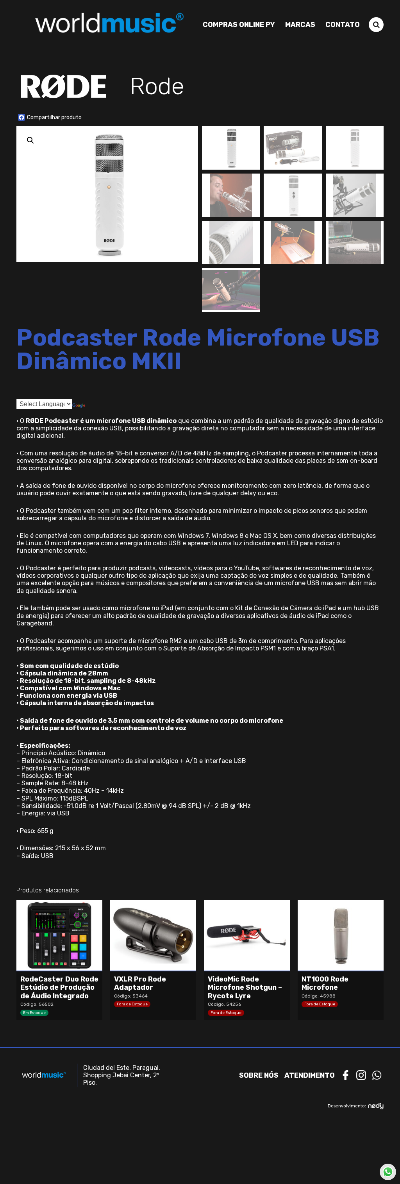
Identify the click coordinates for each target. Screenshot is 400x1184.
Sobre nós (259, 1075)
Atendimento (309, 1075)
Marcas (300, 24)
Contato (342, 24)
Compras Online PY (239, 24)
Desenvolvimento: (347, 1106)
